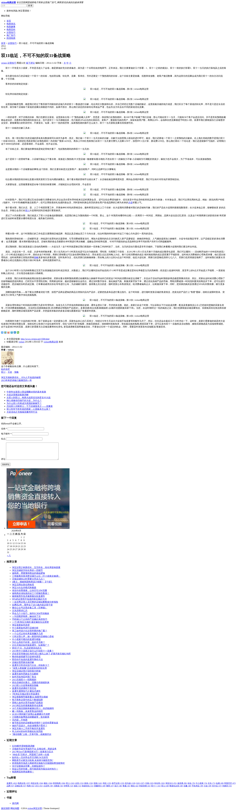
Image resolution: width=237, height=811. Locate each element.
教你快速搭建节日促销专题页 (26, 656)
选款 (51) (77, 786)
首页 (9, 21)
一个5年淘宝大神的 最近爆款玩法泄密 (30, 622)
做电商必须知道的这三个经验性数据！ (30, 593)
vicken (4, 63)
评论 (3, 459)
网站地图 (14, 808)
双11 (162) (70, 783)
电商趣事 (11, 26)
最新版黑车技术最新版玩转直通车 (28, 596)
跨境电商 (11, 38)
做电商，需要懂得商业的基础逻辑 (28, 573)
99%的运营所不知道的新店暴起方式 (29, 599)
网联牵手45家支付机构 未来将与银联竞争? (32, 760)
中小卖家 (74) (201, 783)
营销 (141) (98, 783)
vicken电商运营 (51, 342)
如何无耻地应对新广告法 (24, 677)
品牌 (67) (10, 786)
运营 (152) (79, 783)
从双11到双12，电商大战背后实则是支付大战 (28, 397)
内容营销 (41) (145, 786)
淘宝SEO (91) (171, 783)
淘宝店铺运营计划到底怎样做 (26, 671)
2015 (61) (39, 786)
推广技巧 (11, 35)
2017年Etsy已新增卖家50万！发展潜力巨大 (32, 751)
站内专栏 (5, 369)
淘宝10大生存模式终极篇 (24, 587)
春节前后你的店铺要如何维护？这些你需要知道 (35, 723)
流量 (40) (187, 786)
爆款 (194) (48, 783)
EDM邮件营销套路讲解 (23, 746)
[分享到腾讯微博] (12, 332)
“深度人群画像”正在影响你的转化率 (29, 668)
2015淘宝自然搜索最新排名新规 (27, 705)
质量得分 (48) (100, 786)
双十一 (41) (156, 786)
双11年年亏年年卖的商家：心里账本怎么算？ (28, 409)
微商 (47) (110, 786)
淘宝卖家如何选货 (21, 625)
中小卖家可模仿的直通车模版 (26, 639)
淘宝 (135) (107, 783)
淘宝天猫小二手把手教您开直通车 (28, 728)
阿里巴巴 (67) (230, 783)
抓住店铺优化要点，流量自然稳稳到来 (30, 682)
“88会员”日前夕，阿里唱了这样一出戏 (30, 754)
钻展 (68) (220, 783)
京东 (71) (211, 783)
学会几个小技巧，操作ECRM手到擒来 (30, 613)
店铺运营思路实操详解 (23, 662)
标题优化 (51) (88, 786)
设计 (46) (118, 786)
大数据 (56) (58, 786)
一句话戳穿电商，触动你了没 (26, 616)
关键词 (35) (227, 786)
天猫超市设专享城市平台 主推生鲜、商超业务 (34, 749)
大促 (130, 202)
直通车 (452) (12, 783)
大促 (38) (207, 786)
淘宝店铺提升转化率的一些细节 (27, 570)
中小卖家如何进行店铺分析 (25, 628)
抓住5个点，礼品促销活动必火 (27, 648)
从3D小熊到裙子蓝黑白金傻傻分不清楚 (31, 714)
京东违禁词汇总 (19, 610)
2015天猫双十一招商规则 (24, 679)
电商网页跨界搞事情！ (23, 772)
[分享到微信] (18, 332)
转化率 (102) (159, 783)
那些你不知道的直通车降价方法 (27, 659)
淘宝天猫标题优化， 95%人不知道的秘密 (21, 377)
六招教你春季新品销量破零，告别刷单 (30, 717)
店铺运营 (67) (20, 786)
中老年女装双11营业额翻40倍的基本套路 (26, 392)
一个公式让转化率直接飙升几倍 (27, 633)
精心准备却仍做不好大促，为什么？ (24, 400)
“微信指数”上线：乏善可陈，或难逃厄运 (31, 734)
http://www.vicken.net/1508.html (35, 339)
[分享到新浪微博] (8, 332)
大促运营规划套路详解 (18, 395)
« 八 (9, 555)
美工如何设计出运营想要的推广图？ (29, 631)
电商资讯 (11, 24)
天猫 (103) (149, 783)
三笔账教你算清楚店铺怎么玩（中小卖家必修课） (36, 576)
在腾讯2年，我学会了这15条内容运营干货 (32, 605)
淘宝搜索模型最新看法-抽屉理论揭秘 (30, 697)
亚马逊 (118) (130, 783)
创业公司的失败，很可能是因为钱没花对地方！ (35, 769)
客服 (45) (126, 786)
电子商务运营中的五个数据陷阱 (27, 700)
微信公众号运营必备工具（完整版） (29, 608)
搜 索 (30, 6)
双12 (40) (165, 786)
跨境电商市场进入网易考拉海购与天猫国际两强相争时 (38, 763)
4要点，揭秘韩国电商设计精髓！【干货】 (32, 582)
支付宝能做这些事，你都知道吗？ (28, 766)
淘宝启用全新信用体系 (23, 584)
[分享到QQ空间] (5, 332)
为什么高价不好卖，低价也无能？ (28, 642)
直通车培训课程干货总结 (24, 688)
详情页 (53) (68, 786)
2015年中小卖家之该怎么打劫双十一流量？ (33, 651)
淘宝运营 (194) (37, 783)
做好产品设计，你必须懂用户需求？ (29, 725)
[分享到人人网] (15, 332)
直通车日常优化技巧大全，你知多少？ (30, 665)
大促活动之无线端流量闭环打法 (22, 412)
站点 (3, 439)
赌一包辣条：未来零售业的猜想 (27, 711)
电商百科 (11, 29)
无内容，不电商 (19, 720)
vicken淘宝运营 (34, 808)
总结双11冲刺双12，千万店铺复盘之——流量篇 (30, 406)
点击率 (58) (48, 786)
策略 (36, 257)
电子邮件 (6, 434)
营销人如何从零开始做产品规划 (27, 702)
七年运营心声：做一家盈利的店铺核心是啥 (33, 636)
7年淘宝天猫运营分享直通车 (26, 694)
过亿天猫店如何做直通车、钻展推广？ (30, 645)
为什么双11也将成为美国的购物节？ (24, 403)
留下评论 (30, 63)
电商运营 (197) (24, 783)
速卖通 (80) (182, 783)
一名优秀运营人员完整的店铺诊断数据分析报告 (35, 602)
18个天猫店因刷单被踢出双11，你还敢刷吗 (33, 708)
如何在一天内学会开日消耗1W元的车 (30, 757)
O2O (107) (140, 783)
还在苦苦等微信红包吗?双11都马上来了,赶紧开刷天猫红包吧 (41, 654)
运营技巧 (11, 32)
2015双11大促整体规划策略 (25, 685)
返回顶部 (5, 808)
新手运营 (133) (118, 783)
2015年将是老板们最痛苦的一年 (16, 380)
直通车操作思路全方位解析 (25, 674)
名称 (4, 428)
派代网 (15, 803)
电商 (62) (31, 786)
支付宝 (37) (217, 786)
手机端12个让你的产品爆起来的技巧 (29, 619)
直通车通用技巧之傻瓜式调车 (26, 691)
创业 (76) (191, 783)
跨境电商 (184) (59, 783)
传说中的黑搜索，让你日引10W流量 (29, 590)
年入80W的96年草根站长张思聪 (27, 731)
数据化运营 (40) (176, 786)
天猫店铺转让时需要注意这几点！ (28, 579)
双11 (27, 210)
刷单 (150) (88, 783)
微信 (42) (135, 786)
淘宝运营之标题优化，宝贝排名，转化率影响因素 (36, 567)
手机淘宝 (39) (197, 786)
